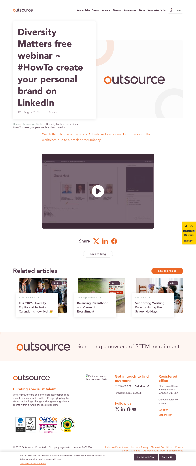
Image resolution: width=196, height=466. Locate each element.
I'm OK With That (146, 457)
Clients (117, 9)
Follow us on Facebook (114, 241)
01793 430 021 (123, 386)
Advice (53, 112)
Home (16, 124)
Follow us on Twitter (96, 241)
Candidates (130, 9)
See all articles (167, 271)
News (142, 9)
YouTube (134, 409)
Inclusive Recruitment (116, 447)
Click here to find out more (33, 463)
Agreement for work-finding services (163, 450)
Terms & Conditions (161, 447)
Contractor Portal (156, 9)
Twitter (117, 409)
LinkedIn (123, 409)
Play (98, 191)
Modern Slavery (139, 447)
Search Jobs (83, 9)
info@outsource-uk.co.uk (128, 393)
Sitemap (135, 450)
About (95, 9)
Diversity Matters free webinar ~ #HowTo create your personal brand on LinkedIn (47, 125)
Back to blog (98, 254)
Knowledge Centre (33, 124)
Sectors (106, 9)
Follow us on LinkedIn (105, 241)
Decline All (167, 457)
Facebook (128, 409)
